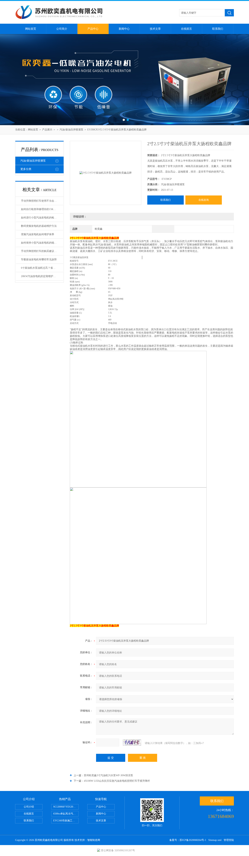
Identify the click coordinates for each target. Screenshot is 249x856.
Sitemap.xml (214, 840)
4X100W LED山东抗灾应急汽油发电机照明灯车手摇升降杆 (117, 780)
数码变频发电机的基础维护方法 (39, 226)
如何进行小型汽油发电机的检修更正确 (42, 217)
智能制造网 (93, 840)
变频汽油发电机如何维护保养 (37, 234)
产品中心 (92, 28)
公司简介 (61, 28)
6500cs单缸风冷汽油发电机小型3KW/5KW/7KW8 (66, 813)
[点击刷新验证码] (132, 742)
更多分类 (25, 169)
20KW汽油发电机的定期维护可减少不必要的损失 (42, 276)
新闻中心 (124, 28)
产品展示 (47, 129)
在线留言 (186, 28)
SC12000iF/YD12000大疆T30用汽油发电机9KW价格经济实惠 (66, 806)
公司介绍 (29, 806)
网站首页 (30, 28)
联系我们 (217, 28)
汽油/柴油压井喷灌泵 (71, 129)
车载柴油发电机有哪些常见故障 (39, 259)
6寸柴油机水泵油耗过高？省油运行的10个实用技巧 (42, 268)
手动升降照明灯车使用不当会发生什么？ (42, 200)
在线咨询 (204, 200)
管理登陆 (229, 840)
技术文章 (155, 28)
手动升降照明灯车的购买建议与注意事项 (42, 251)
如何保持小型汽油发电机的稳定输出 (41, 242)
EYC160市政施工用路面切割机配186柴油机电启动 (66, 820)
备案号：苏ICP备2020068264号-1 (187, 840)
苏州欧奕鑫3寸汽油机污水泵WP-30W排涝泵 (108, 775)
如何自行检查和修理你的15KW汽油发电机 (42, 209)
